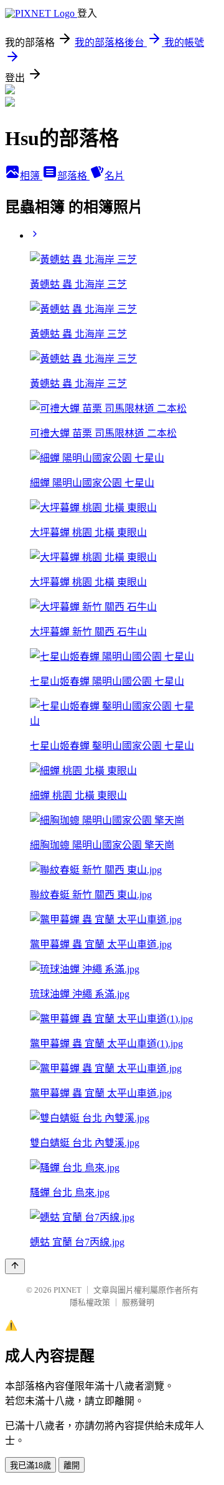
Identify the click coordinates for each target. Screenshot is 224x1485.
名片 (114, 176)
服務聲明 (138, 1302)
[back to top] (15, 1266)
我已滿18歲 (30, 1465)
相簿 (31, 176)
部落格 (73, 176)
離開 (71, 1465)
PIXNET (68, 1290)
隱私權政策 (90, 1302)
